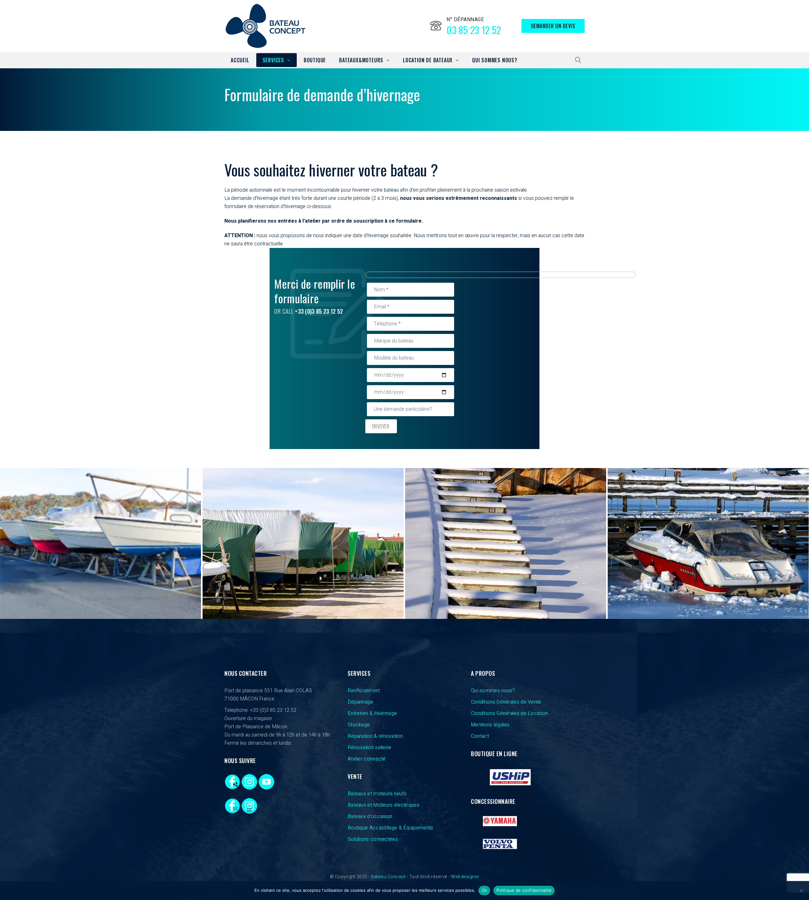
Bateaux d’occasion (370, 816)
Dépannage (361, 702)
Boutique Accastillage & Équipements (391, 828)
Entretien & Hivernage (372, 713)
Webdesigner (465, 876)
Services (273, 60)
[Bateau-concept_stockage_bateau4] (100, 543)
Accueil (240, 60)
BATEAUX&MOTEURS (361, 60)
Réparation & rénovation (375, 736)
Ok (484, 890)
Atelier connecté (367, 759)
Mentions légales (490, 725)
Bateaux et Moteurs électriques (383, 805)
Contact (480, 736)
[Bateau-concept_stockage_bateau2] (505, 543)
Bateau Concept (388, 876)
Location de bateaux (428, 60)
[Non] (801, 890)
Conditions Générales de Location (509, 713)
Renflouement (364, 690)
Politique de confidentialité (523, 890)
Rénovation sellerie (370, 747)
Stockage (359, 725)
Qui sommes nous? (494, 60)
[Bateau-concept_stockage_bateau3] (303, 543)
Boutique (315, 60)
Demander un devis (553, 26)
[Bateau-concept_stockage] (708, 543)
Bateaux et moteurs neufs (377, 794)
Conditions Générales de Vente (506, 702)
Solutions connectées (373, 839)
